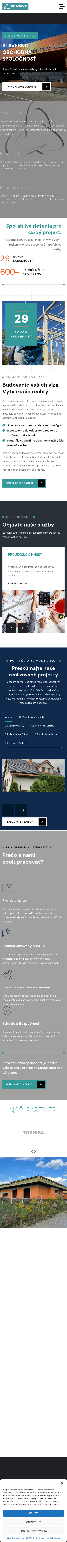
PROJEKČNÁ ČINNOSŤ (25, 554)
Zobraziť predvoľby (33, 1531)
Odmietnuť (33, 1522)
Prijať (33, 1513)
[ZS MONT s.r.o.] (15, 6)
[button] (62, 1483)
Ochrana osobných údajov (48, 1538)
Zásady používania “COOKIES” (20, 1538)
